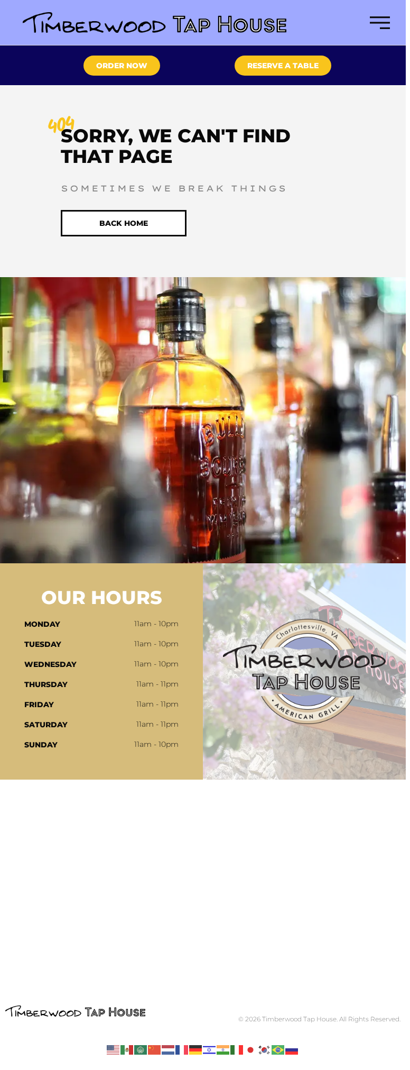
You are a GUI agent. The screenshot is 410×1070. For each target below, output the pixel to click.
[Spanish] (127, 1049)
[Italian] (237, 1049)
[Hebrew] (210, 1049)
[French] (182, 1049)
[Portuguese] (278, 1049)
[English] (113, 1049)
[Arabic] (141, 1049)
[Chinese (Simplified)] (155, 1049)
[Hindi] (223, 1049)
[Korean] (265, 1049)
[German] (196, 1049)
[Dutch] (168, 1049)
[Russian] (292, 1049)
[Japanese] (251, 1049)
